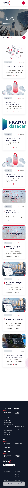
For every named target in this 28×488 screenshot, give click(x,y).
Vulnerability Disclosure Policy (8, 435)
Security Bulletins (8, 430)
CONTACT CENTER (17, 413)
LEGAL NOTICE (7, 469)
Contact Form (7, 432)
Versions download (8, 424)
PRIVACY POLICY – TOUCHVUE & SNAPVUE (19, 473)
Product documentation (7, 419)
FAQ (5, 415)
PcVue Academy (18, 431)
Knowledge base (8, 417)
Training (17, 429)
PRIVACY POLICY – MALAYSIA (8, 472)
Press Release (8, 62)
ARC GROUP (7, 443)
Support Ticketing (8, 422)
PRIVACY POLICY (18, 469)
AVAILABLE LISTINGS (17, 456)
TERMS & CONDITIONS (18, 477)
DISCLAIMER (17, 480)
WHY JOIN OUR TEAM (7, 456)
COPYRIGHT (6, 477)
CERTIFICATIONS (19, 443)
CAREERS (6, 451)
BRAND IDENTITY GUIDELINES (8, 446)
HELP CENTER (7, 412)
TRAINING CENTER (19, 426)
